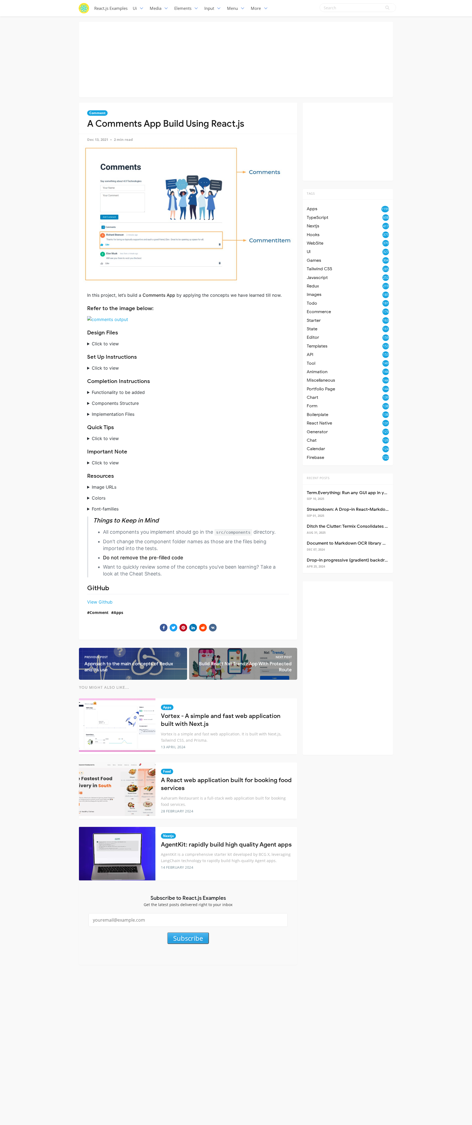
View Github (100, 602)
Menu (232, 8)
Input (209, 8)
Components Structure (115, 403)
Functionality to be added (118, 392)
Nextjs (168, 835)
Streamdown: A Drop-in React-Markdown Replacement (363, 509)
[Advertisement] (236, 59)
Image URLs (104, 487)
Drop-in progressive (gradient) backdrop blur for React (363, 560)
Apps (118, 612)
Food (167, 771)
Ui (135, 8)
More (256, 8)
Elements (182, 8)
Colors (98, 498)
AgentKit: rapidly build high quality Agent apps (226, 844)
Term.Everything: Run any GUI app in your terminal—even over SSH (374, 492)
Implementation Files (113, 414)
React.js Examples (111, 8)
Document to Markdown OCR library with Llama (356, 543)
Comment (97, 113)
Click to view (105, 343)
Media (155, 8)
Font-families (105, 509)
